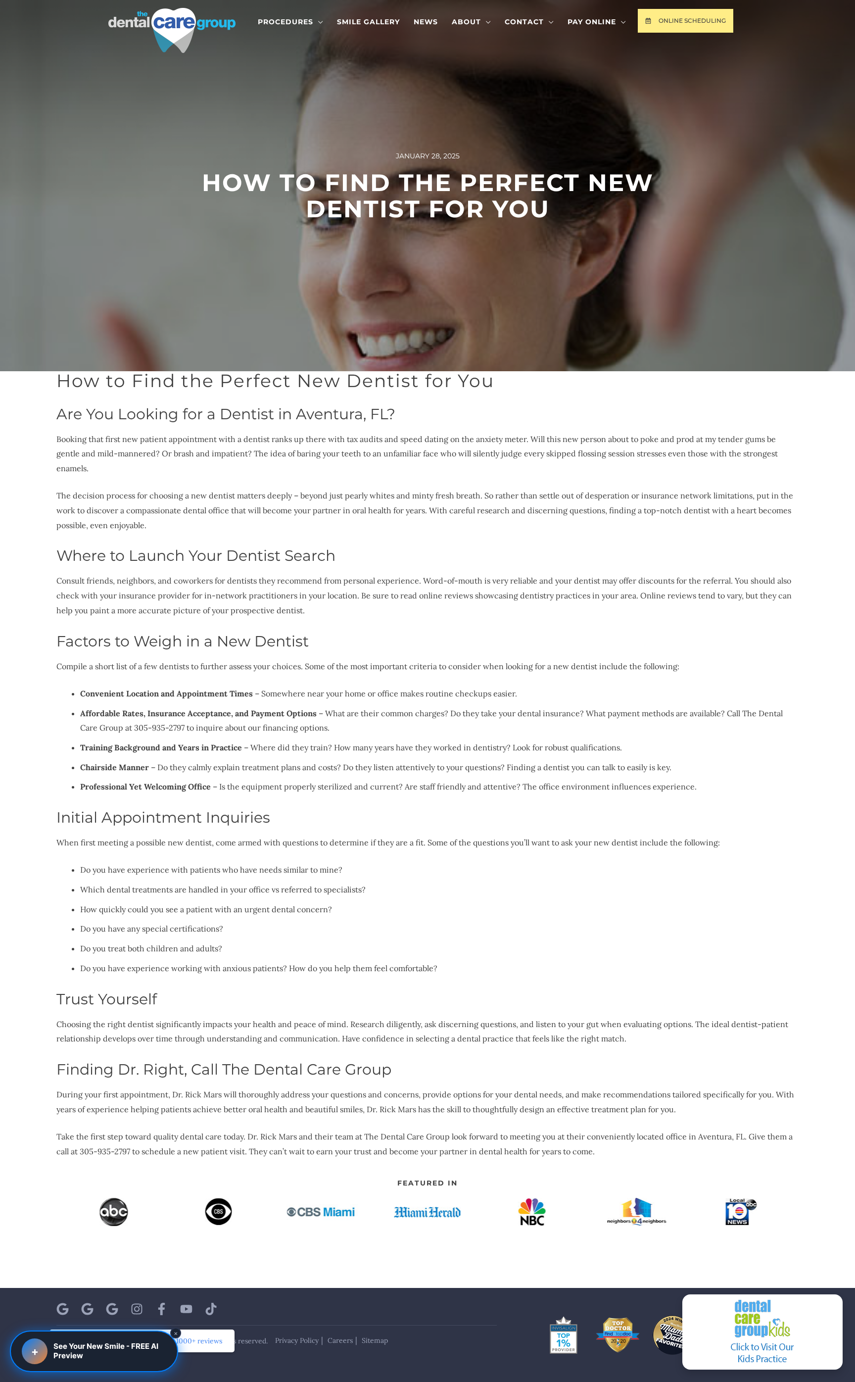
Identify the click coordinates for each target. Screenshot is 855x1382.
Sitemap (375, 1340)
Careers (340, 1340)
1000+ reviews (199, 1340)
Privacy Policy (297, 1340)
